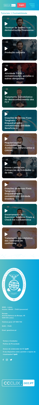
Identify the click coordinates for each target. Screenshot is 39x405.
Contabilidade (20, 13)
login (21, 5)
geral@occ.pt (11, 330)
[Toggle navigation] (32, 5)
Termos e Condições (10, 341)
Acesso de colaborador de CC (16, 349)
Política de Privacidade (11, 344)
